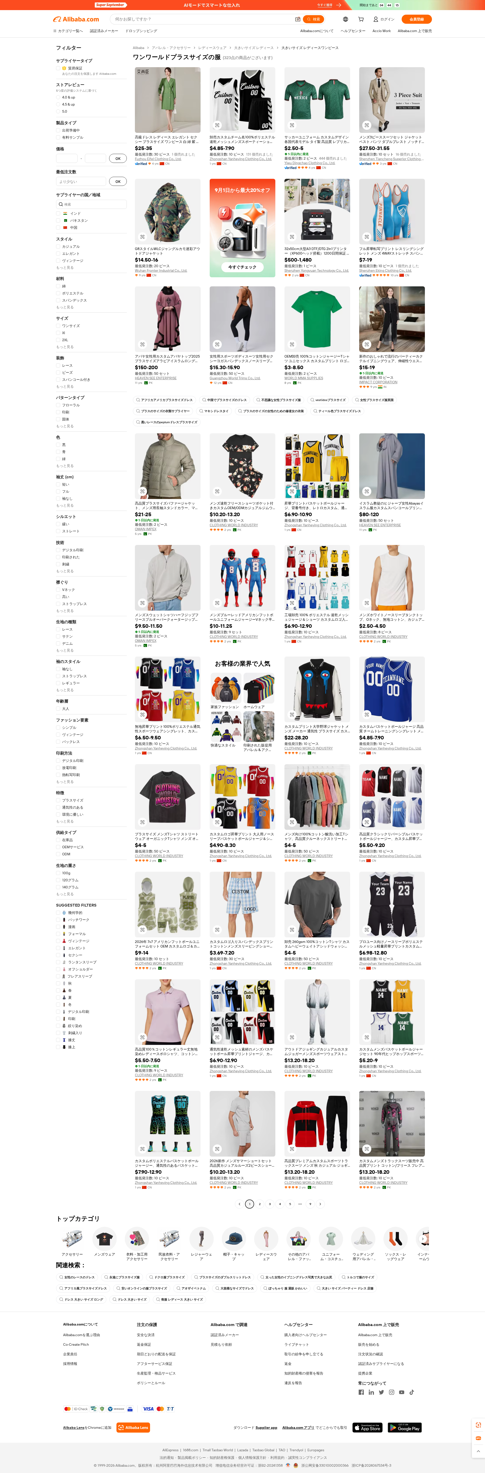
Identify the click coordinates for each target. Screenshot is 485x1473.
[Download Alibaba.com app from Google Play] (405, 1427)
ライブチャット (296, 1344)
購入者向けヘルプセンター (305, 1335)
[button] (298, 19)
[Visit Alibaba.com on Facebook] (361, 1392)
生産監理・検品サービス (156, 1373)
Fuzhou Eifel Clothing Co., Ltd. (158, 159)
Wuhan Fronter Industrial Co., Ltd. (161, 270)
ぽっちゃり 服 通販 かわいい (288, 1288)
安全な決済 (146, 1335)
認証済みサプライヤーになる (381, 1364)
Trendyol (296, 1450)
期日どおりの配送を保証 (156, 1354)
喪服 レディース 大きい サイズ (182, 1299)
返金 (288, 1364)
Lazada (242, 1450)
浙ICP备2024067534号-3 (371, 1465)
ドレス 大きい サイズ (132, 1299)
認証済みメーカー (225, 1335)
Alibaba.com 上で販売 (375, 1335)
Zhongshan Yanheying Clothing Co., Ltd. (241, 159)
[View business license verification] (288, 1465)
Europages (315, 1450)
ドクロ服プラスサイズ (169, 1277)
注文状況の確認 (370, 1354)
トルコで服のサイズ (360, 1277)
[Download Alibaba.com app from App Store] (367, 1427)
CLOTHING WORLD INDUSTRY (234, 525)
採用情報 (70, 1364)
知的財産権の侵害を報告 (303, 1373)
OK (117, 158)
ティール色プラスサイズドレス (340, 411)
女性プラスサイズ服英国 (377, 400)
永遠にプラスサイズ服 (124, 1277)
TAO (282, 1450)
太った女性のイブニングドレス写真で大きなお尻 (298, 1277)
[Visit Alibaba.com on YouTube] (402, 1392)
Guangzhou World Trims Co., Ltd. (235, 378)
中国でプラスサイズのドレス (227, 400)
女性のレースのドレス (79, 1277)
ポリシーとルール (151, 1383)
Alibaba (138, 48)
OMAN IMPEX (145, 529)
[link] (478, 1425)
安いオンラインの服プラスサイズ (144, 1288)
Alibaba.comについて (80, 1324)
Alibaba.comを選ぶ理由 (81, 1335)
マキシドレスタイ (216, 411)
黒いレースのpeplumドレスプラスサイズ (169, 422)
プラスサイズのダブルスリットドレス (225, 1277)
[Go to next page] (320, 1204)
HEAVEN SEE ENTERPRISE (156, 378)
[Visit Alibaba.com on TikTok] (412, 1392)
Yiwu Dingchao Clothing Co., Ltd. (309, 163)
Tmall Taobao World (218, 1450)
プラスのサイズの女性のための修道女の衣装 (273, 411)
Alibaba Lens (73, 1428)
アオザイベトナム (194, 1288)
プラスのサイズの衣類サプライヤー (165, 411)
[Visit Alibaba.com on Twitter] (381, 1392)
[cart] (362, 20)
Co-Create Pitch (76, 1344)
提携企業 (365, 1373)
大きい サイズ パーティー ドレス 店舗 (347, 1288)
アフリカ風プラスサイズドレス (85, 1288)
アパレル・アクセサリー (171, 48)
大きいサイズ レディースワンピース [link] (310, 48)
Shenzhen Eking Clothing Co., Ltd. (385, 270)
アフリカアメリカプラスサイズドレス (167, 400)
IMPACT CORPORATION (378, 382)
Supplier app (266, 1428)
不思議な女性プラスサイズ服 (281, 400)
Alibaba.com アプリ (298, 1428)
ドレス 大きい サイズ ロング (83, 1299)
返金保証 (144, 1344)
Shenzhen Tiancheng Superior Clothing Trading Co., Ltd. (392, 159)
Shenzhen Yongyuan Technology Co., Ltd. (316, 270)
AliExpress (170, 1450)
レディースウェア (212, 48)
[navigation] (91, 626)
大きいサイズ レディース (254, 48)
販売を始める (368, 1344)
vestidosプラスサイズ (331, 400)
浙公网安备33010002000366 (325, 1465)
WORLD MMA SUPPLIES (303, 378)
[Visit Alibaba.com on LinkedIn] (371, 1392)
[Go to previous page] (239, 1204)
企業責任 (70, 1354)
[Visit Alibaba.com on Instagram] (392, 1392)
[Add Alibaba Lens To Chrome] (133, 1427)
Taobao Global (263, 1450)
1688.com (190, 1450)
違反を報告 (293, 1383)
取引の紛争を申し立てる (303, 1354)
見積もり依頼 (221, 1344)
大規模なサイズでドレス (237, 1288)
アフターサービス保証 (154, 1364)
